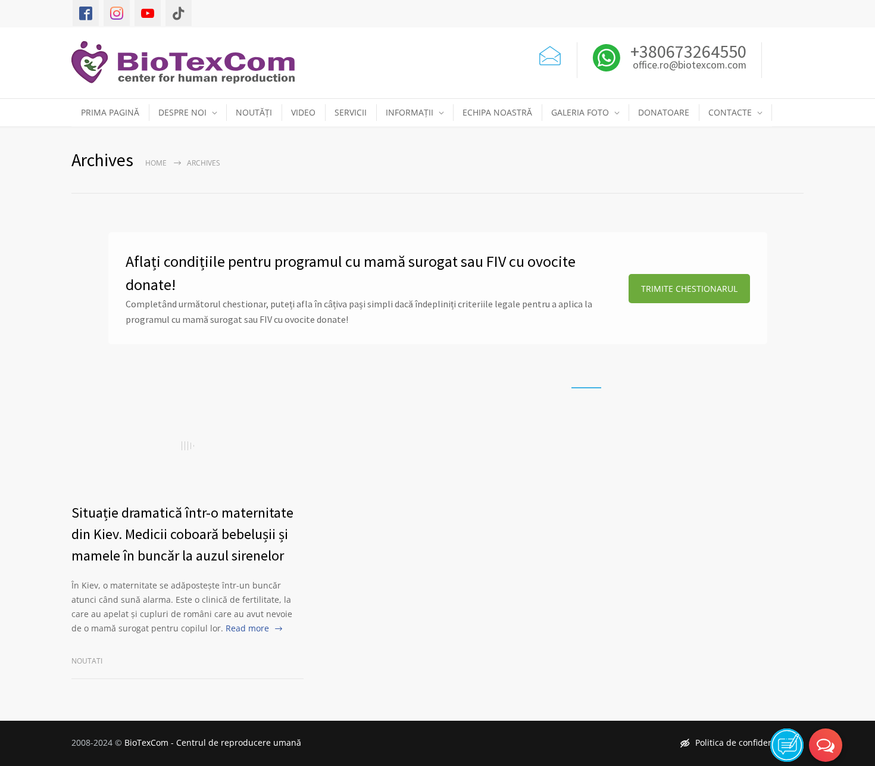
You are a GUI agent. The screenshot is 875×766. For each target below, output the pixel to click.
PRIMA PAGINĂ (110, 112)
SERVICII (351, 112)
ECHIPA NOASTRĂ (497, 112)
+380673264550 (686, 51)
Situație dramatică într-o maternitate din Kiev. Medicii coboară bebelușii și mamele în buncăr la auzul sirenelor (182, 534)
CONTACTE (730, 112)
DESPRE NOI (182, 112)
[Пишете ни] (550, 54)
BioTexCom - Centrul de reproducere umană (212, 742)
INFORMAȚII (409, 112)
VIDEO (303, 112)
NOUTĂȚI (254, 112)
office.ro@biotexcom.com (689, 65)
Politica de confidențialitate (749, 742)
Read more (247, 628)
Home (156, 163)
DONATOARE (663, 112)
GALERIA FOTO (580, 112)
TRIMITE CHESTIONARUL (689, 288)
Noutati (86, 661)
